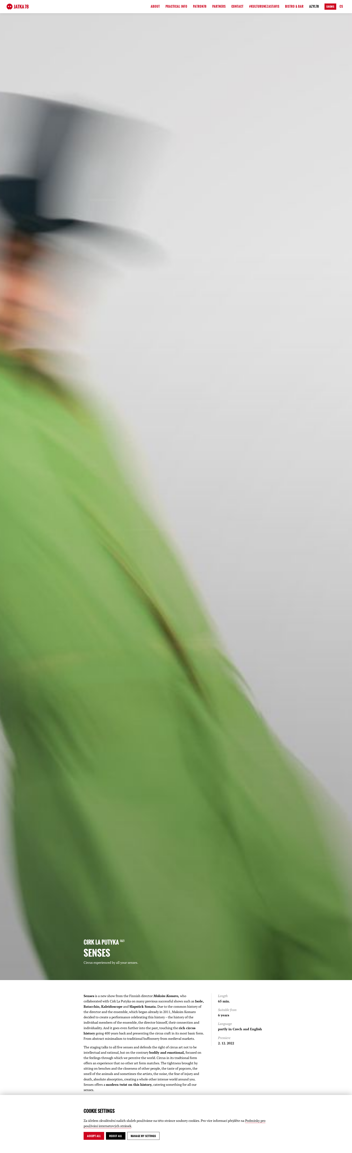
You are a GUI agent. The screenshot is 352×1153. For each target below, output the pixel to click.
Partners (219, 6)
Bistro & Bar (294, 6)
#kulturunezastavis (264, 6)
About (155, 6)
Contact (237, 6)
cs (341, 6)
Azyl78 (314, 6)
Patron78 (200, 6)
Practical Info (176, 6)
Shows (330, 6)
